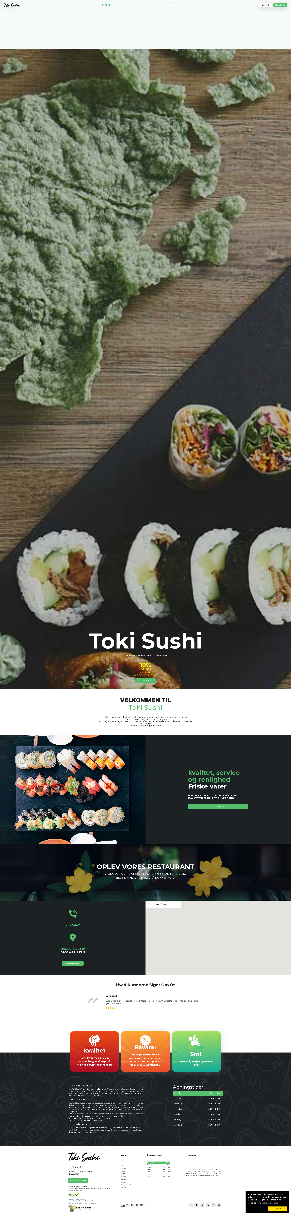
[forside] (84, 1159)
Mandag (158, 1162)
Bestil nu (145, 680)
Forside (106, 5)
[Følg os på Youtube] (219, 1205)
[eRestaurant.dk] (79, 1208)
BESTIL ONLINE (218, 807)
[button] (257, 1209)
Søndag (158, 1176)
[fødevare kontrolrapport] (74, 1195)
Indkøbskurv (130, 5)
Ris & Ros (146, 5)
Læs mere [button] (274, 1203)
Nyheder (123, 1176)
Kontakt (171, 5)
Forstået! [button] (277, 1209)
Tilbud (123, 1171)
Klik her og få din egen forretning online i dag (82, 1203)
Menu (117, 5)
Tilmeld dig (280, 5)
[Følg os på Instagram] (196, 1205)
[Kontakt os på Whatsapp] (213, 1205)
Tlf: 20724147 (73, 1174)
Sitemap (123, 1187)
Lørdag (158, 1174)
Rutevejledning (73, 963)
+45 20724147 (79, 1180)
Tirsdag (158, 1165)
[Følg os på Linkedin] (208, 1205)
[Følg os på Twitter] (202, 1205)
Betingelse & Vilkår (127, 1185)
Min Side (159, 5)
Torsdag (158, 1169)
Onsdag (158, 1167)
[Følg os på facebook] (190, 1205)
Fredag (158, 1172)
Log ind (265, 5)
